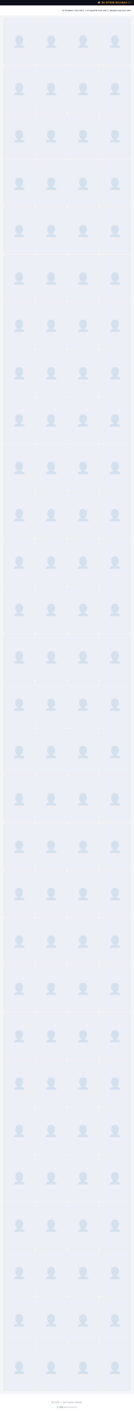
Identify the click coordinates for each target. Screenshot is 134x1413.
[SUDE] (51, 1273)
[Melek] (83, 894)
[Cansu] (51, 846)
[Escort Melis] (114, 988)
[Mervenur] (83, 799)
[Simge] (51, 657)
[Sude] (114, 183)
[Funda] (19, 89)
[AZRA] (19, 704)
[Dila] (114, 420)
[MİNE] (51, 373)
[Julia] (83, 1131)
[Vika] (19, 562)
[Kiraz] (19, 41)
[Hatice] (114, 231)
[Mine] (83, 1367)
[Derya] (51, 941)
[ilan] (19, 373)
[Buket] (19, 183)
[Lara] (51, 420)
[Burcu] (51, 183)
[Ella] (51, 562)
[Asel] (51, 1320)
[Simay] (83, 373)
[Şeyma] (83, 1225)
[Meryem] (114, 1273)
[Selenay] (51, 1367)
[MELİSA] (83, 1083)
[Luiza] (19, 1367)
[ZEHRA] (83, 988)
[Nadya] (83, 657)
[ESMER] (83, 562)
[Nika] (19, 1036)
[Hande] (83, 1320)
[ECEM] (83, 609)
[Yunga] (51, 704)
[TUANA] (114, 1083)
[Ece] (19, 1225)
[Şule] (19, 609)
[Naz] (114, 609)
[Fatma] (19, 1083)
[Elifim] (51, 278)
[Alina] (51, 752)
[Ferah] (114, 1225)
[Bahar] (114, 136)
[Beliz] (83, 467)
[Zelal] (114, 325)
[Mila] (114, 562)
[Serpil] (51, 41)
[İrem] (19, 278)
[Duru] (114, 894)
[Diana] (51, 1225)
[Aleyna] (19, 1273)
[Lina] (19, 657)
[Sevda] (51, 231)
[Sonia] (114, 941)
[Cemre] (114, 278)
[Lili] (19, 988)
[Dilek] (114, 515)
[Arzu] (19, 325)
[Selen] (51, 1178)
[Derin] (51, 609)
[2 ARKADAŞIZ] (83, 752)
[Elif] (83, 325)
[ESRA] (19, 467)
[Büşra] (114, 41)
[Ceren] (19, 136)
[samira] (114, 846)
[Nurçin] (83, 136)
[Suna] (83, 231)
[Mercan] (114, 89)
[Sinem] (83, 89)
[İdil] (83, 41)
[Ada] (114, 467)
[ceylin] (19, 846)
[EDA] (51, 467)
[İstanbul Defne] (19, 231)
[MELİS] (83, 1036)
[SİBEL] (114, 1320)
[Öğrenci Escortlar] (19, 1131)
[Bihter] (114, 373)
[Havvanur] (83, 420)
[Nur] (51, 136)
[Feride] (51, 89)
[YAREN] (114, 704)
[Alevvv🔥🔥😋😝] (51, 1083)
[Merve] (19, 752)
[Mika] (19, 941)
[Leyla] (51, 988)
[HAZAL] (51, 515)
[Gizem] (83, 941)
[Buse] (51, 325)
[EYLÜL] (83, 704)
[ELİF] (19, 894)
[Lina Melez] (83, 278)
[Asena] (19, 515)
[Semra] (83, 183)
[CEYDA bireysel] (114, 1036)
